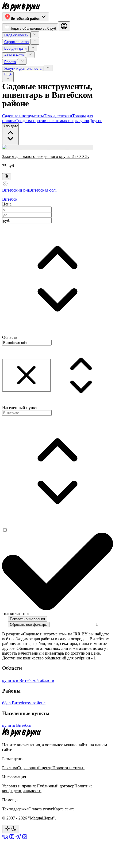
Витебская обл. (43, 190)
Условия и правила (19, 786)
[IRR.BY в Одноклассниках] (12, 838)
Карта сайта (64, 809)
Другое (95, 120)
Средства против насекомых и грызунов (52, 120)
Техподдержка (15, 809)
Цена (6, 204)
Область (9, 337)
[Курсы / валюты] (6, 176)
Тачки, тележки (58, 116)
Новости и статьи (68, 768)
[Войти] (64, 26)
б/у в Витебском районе (23, 703)
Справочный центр (34, 768)
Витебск (9, 199)
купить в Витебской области (28, 680)
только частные (16, 613)
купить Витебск (16, 725)
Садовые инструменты (23, 116)
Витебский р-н (15, 190)
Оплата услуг (40, 809)
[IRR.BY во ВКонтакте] (5, 838)
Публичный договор (55, 786)
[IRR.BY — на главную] (21, 6)
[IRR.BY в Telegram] (18, 838)
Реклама (9, 768)
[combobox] (27, 220)
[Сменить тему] (10, 829)
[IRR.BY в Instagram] (24, 838)
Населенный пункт (19, 407)
